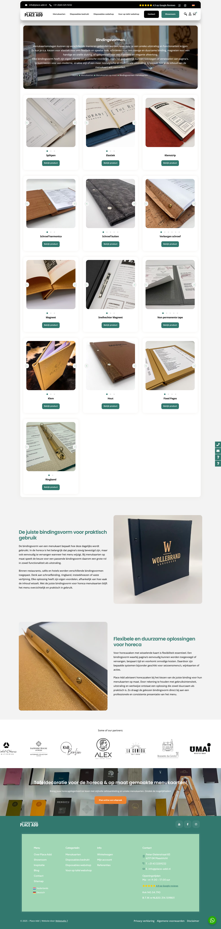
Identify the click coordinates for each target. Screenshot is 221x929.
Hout (110, 398)
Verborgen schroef (170, 236)
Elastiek (110, 155)
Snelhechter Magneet (110, 317)
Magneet (51, 317)
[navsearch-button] (185, 14)
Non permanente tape (170, 317)
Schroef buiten (110, 236)
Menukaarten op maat (106, 75)
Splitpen (50, 155)
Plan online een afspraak (110, 800)
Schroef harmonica (51, 236)
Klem (51, 398)
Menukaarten (59, 14)
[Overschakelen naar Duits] (193, 5)
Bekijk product (51, 163)
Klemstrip (170, 155)
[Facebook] (179, 824)
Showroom (170, 14)
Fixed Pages (170, 398)
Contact (151, 14)
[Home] (34, 14)
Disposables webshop (104, 14)
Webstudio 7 (61, 921)
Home (75, 75)
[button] (27, 122)
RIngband (50, 479)
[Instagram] (196, 824)
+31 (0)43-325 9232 (62, 5)
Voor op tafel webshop (128, 14)
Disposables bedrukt (79, 14)
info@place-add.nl (38, 5)
